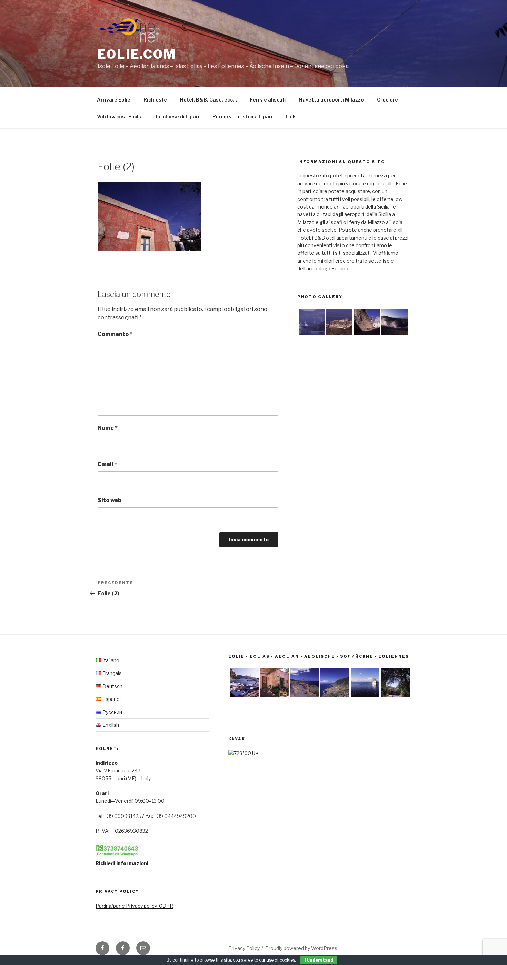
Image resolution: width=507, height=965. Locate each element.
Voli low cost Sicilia (120, 116)
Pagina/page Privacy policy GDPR (134, 906)
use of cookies (281, 960)
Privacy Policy (244, 948)
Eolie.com (137, 54)
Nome (108, 428)
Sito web (109, 500)
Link (291, 116)
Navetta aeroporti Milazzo (331, 100)
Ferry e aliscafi (268, 100)
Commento (115, 334)
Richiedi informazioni (122, 863)
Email (107, 464)
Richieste (155, 100)
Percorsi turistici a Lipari (242, 116)
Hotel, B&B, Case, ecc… (208, 100)
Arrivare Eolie (113, 100)
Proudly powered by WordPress (301, 948)
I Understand (319, 960)
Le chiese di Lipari (177, 116)
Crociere (387, 100)
